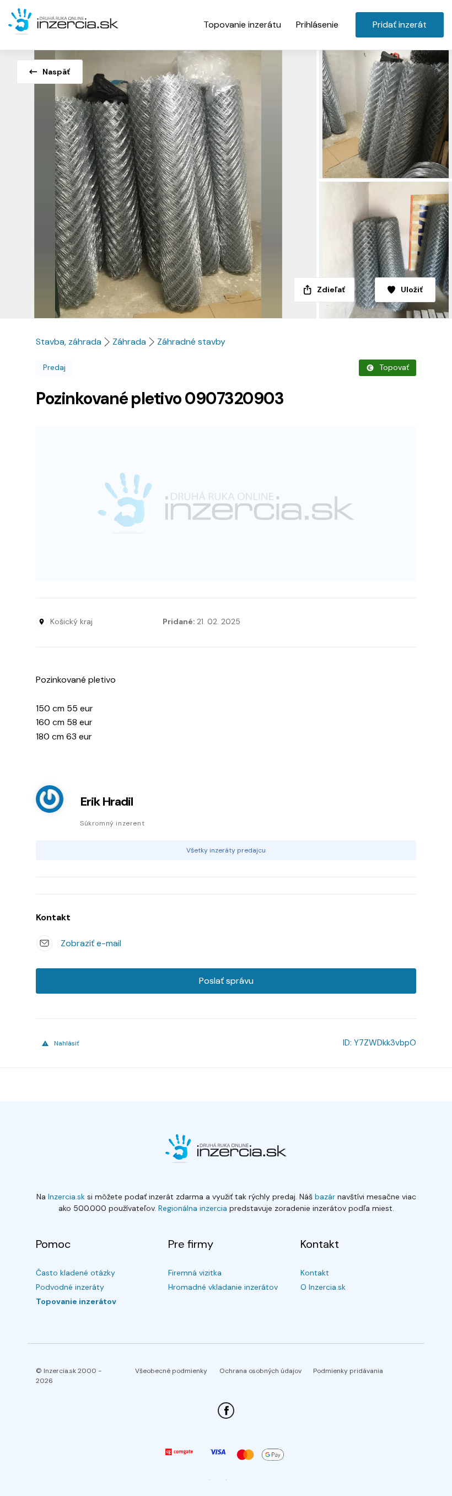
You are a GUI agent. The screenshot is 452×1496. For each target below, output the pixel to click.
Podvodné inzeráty (70, 1287)
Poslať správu (226, 980)
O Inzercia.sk (323, 1287)
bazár (325, 1197)
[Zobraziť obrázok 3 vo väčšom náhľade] (384, 250)
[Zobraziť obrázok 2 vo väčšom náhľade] (384, 112)
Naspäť (56, 72)
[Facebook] (226, 1410)
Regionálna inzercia (192, 1208)
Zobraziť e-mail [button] (91, 943)
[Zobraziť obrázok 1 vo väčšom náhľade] (158, 181)
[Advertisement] (226, 504)
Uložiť (412, 289)
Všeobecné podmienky (171, 1370)
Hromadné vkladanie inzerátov (223, 1287)
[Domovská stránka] (63, 22)
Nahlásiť (66, 1043)
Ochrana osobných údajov (260, 1370)
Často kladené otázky (75, 1273)
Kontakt (314, 1273)
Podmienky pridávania (348, 1370)
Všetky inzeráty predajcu (226, 850)
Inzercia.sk (66, 1197)
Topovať (394, 367)
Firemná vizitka (195, 1273)
